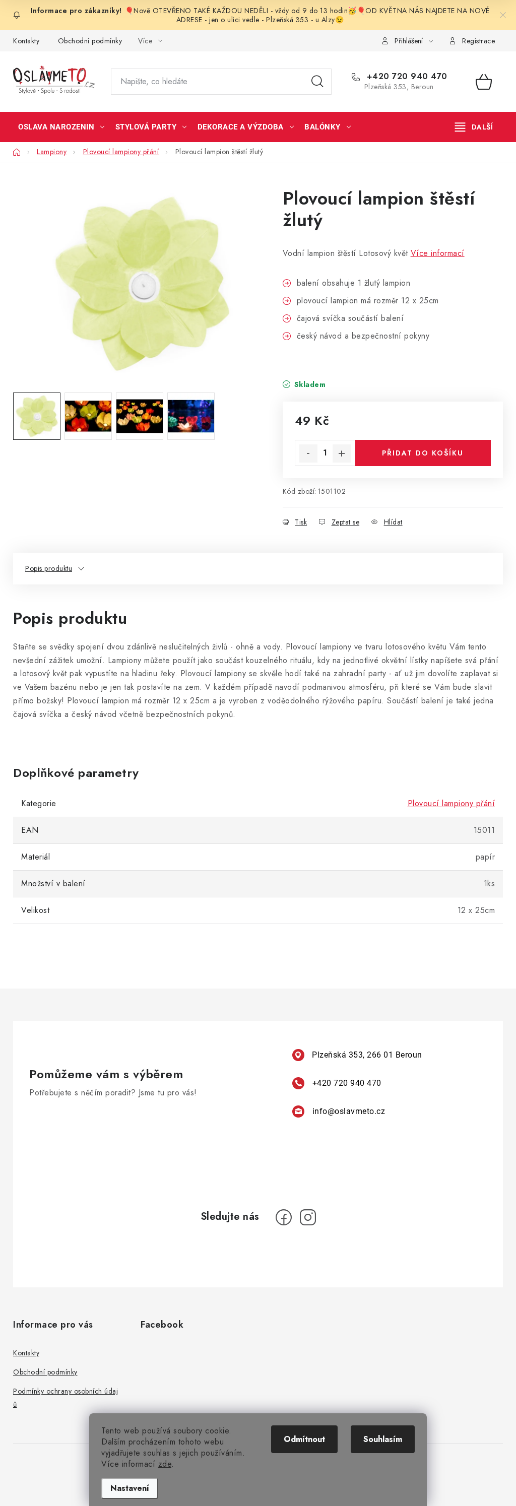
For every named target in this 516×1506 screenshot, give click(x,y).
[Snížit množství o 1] (308, 453)
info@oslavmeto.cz (348, 1111)
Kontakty (26, 41)
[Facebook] (284, 1217)
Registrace (478, 41)
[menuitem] (61, 127)
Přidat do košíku (423, 453)
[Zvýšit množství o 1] (342, 453)
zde (165, 1464)
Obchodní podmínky (90, 41)
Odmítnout (304, 1439)
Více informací (438, 253)
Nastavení (129, 1488)
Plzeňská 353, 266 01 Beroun (367, 1055)
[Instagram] (308, 1217)
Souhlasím (382, 1439)
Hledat (317, 82)
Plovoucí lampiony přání (451, 803)
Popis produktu (48, 568)
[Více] (474, 127)
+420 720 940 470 (405, 77)
